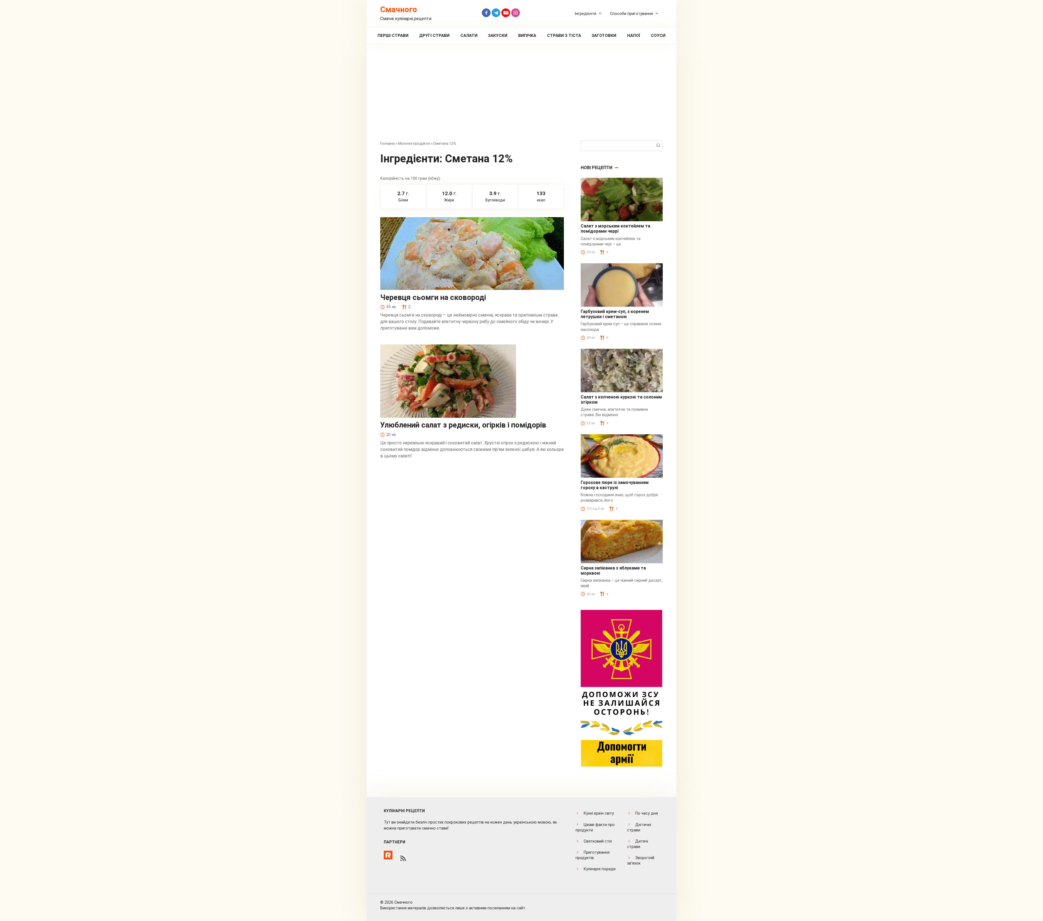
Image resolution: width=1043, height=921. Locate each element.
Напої (633, 35)
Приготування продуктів (593, 855)
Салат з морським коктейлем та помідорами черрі (615, 228)
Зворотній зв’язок (640, 861)
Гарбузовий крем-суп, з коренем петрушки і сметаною (615, 314)
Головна (387, 143)
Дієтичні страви (639, 827)
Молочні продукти (414, 143)
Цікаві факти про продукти (595, 827)
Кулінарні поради (599, 869)
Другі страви (434, 35)
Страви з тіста (564, 35)
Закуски (497, 35)
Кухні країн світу (599, 813)
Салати (468, 35)
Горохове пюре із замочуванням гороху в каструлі (615, 485)
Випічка (527, 35)
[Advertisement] (521, 96)
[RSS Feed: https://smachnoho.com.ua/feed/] (403, 858)
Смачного (398, 9)
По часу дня (646, 813)
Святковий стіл (598, 841)
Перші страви (393, 35)
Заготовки (604, 35)
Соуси (658, 35)
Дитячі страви (637, 844)
